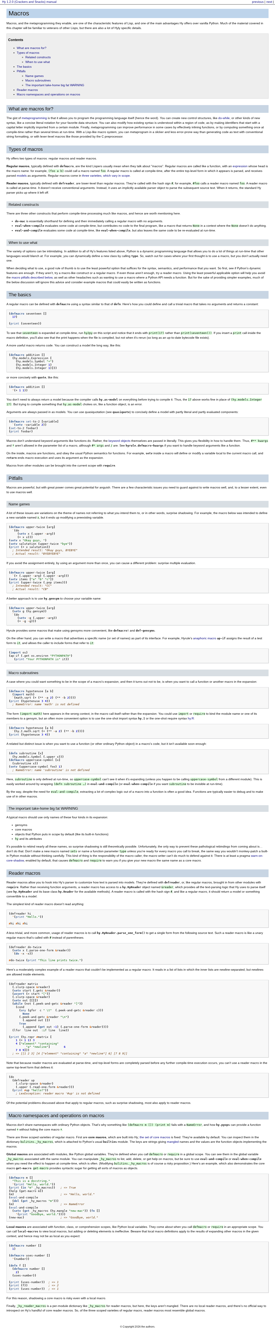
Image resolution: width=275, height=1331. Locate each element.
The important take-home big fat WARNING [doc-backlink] (43, 808)
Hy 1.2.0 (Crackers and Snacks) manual (29, 1)
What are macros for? (31, 48)
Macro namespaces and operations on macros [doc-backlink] (56, 1115)
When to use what (37, 62)
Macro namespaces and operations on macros (48, 94)
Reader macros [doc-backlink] (24, 873)
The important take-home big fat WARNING (54, 85)
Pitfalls (21, 71)
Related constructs (38, 57)
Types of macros (28, 52)
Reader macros (27, 90)
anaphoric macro (204, 638)
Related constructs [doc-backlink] (24, 204)
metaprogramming (34, 118)
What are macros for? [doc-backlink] (31, 109)
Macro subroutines (38, 80)
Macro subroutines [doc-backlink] (23, 673)
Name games (34, 76)
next (269, 1)
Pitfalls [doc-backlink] (16, 478)
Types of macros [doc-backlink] (26, 149)
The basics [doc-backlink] (20, 294)
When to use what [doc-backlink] (23, 242)
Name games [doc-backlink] (19, 504)
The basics (24, 66)
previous (258, 1)
